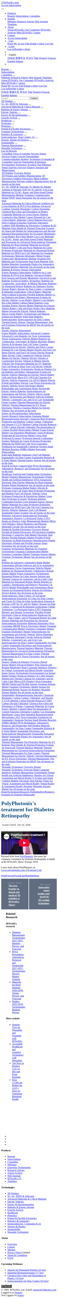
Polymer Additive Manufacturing (33, 181)
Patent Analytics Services (14, 167)
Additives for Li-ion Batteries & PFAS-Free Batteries (28, 205)
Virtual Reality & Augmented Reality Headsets (28, 785)
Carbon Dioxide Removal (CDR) (35, 700)
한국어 (29, 58)
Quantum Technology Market (16, 557)
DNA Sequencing (43, 479)
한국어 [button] (23, 92)
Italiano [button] (13, 95)
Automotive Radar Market (37, 562)
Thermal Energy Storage (14, 322)
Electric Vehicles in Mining (28, 361)
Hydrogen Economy (12, 438)
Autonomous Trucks (12, 568)
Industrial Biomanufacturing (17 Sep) (25, 1272)
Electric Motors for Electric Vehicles (26, 356)
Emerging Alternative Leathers (25, 711)
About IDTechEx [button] (9, 80)
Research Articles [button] (19, 77)
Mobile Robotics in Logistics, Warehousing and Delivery (27, 583)
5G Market (34, 187)
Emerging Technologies (19, 1167)
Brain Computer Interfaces (34, 667)
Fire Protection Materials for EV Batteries (31, 363)
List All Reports (9, 151)
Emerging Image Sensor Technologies (27, 671)
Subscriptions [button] (7, 72)
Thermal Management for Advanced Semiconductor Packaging (28, 649)
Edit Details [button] (24, 86)
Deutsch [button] (37, 92)
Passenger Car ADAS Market (32, 380)
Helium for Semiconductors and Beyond (35, 231)
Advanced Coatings (40, 333)
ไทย (36, 58)
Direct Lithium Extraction (14, 222)
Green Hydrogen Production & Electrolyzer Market (27, 434)
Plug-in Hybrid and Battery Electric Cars (28, 381)
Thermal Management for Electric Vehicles (25, 754)
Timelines (12, 24)
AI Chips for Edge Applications (27, 601)
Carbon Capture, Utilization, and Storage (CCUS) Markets (27, 423)
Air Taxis (32, 336)
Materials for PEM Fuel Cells (16, 253)
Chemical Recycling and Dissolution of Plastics (25, 211)
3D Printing (7, 101)
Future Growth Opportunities (25, 156)
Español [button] (5, 95)
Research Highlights (30, 792)
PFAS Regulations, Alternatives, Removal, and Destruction (27, 467)
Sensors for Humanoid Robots (16, 590)
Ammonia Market (40, 416)
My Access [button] (13, 86)
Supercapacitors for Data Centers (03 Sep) (28, 1281)
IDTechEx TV (14, 1178)
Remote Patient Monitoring (15, 485)
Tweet (17, 875)
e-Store (40, 43)
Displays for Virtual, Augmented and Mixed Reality (29, 669)
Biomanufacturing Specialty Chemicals (21, 419)
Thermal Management (12, 145)
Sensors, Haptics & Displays (15, 140)
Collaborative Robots (43, 571)
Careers (36, 32)
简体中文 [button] (14, 92)
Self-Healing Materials (39, 725)
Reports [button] (5, 69)
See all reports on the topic (42, 267)
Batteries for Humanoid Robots (17, 571)
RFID (12, 198)
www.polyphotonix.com (13, 870)
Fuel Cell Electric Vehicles (39, 366)
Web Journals (41, 21)
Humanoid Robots (11, 576)
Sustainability (7, 142)
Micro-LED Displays (24, 681)
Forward (10, 875)
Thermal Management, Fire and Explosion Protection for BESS (27, 323)
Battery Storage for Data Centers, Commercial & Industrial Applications (28, 605)
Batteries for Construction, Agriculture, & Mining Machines (27, 282)
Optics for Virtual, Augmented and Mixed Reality (27, 782)
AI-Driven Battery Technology (26, 280)
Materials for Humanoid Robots (38, 250)
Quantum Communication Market (31, 551)
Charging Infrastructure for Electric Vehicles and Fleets (25, 345)
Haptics (13, 676)
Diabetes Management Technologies (27, 477)
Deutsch (43, 58)
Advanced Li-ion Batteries (15, 336)
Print (3, 875)
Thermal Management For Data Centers (21, 653)
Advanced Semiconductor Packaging (30, 515)
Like (22, 875)
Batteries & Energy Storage (14, 109)
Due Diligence (44, 164)
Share (36, 875)
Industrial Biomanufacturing (15, 234)
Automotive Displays (12, 518)
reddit (31, 875)
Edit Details (31, 43)
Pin (26, 875)
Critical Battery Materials (14, 220)
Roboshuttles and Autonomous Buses (20, 388)
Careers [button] (21, 83)
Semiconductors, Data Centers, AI (17, 137)
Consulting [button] (6, 75)
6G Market (45, 187)
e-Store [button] (34, 86)
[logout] (18, 1292)
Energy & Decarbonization (14, 115)
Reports (11, 16)
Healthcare (6, 120)
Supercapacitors (9, 319)
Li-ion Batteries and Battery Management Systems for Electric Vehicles (29, 297)
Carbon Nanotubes (41, 209)
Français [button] (45, 92)
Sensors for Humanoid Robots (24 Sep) (26, 1270)
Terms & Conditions (17, 1255)
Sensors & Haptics (16, 1226)
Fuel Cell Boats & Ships (13, 366)
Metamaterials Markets (13, 195)
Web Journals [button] (35, 77)
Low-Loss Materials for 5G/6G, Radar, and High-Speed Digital (27, 191)
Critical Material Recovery (40, 220)
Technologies (13, 792)
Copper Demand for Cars (38, 217)
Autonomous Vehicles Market (23, 339)
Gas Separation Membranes (22, 432)
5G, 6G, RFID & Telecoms (14, 104)
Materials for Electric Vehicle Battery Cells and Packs (26, 246)
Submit (34, 98)
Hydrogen (6, 123)
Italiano (19, 61)
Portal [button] (4, 86)
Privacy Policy (14, 1252)
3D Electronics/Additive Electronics (23, 177)
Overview (12, 1244)
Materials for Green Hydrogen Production (30, 441)
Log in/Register (15, 49)
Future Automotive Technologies (18, 369)
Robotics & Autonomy (12, 134)
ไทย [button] (30, 92)
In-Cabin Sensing (28, 576)
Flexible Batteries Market (39, 294)
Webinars (12, 21)
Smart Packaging (24, 198)
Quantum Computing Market (16, 554)
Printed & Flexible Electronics (16, 129)
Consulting (34, 16)
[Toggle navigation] (2, 8)
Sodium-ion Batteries (12, 316)
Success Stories (38, 153)
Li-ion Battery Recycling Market (17, 236)
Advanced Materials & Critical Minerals (20, 106)
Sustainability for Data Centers (16, 457)
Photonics (6, 126)
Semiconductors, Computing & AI (24, 1223)
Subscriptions (22, 16)
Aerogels (15, 209)
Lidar (23, 521)
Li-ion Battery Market (29, 300)
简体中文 (20, 58)
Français (52, 58)
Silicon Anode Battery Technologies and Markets (25, 314)
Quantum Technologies (12, 131)
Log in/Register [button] (8, 88)
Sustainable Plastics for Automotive (36, 264)
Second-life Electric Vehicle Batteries (27, 311)
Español (11, 61)
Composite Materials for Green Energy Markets (25, 214)
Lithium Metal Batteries (31, 303)
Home (4, 792)
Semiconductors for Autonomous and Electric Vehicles (24, 392)
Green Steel (41, 435)
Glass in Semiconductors (25, 615)
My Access (19, 43)
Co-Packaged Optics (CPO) (36, 518)
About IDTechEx (15, 30)
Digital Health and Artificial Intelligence (27, 478)
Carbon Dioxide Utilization (22, 427)
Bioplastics (25, 209)
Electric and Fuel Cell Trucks (22, 352)
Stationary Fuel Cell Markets (36, 455)
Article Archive (14, 1173)
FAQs (10, 1258)
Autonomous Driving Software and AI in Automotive (28, 565)
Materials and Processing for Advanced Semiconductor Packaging (29, 240)
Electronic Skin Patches (13, 482)
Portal (10, 43)
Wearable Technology (12, 148)
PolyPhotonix (26, 856)
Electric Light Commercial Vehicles (25, 355)
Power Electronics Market (31, 385)
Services (6, 156)
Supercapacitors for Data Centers (34, 319)
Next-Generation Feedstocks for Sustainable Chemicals (24, 445)
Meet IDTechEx (24, 32)
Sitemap (11, 1249)
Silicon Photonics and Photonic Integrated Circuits (27, 635)
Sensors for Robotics (42, 590)
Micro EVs (23, 377)
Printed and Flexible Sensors (27, 543)
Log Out (49, 43)
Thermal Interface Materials (15, 267)
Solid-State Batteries (33, 316)
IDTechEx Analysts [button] (44, 80)
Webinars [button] (5, 77)
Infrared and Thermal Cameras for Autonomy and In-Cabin (26, 577)
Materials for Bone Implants (15, 245)
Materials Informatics (25, 256)
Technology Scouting (25, 164)
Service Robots (9, 593)
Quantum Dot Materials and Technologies (26, 260)
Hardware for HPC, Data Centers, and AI (26, 616)
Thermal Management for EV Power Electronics (25, 655)
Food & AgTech (9, 117)
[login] (20, 1295)
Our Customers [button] (26, 80)
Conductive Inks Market (13, 217)
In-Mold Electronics (23, 540)
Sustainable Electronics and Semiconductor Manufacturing (23, 732)
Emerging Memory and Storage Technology (26, 611)
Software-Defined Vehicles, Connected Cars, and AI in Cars (27, 398)
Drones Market (26, 350)
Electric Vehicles (9, 112)
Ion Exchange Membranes (42, 234)
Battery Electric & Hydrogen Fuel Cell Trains (28, 343)
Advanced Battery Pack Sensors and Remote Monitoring (27, 276)
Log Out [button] (43, 86)
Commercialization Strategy (15, 159)
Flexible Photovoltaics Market (24, 430)
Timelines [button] (47, 77)
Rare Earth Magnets (38, 261)
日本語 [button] (5, 92)
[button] (11, 13)
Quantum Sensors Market (43, 554)
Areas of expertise (21, 153)
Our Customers (32, 30)
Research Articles (25, 21)
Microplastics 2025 (11, 717)
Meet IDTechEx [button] (9, 83)
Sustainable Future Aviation (15, 513)
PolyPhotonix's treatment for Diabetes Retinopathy (28, 793)
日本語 (11, 58)
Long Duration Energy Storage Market (25, 304)
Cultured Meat (25, 466)
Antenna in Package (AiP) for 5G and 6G (22, 189)
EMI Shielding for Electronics (25, 225)
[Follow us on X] (32, 1025)
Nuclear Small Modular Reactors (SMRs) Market (27, 448)
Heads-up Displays (43, 369)
